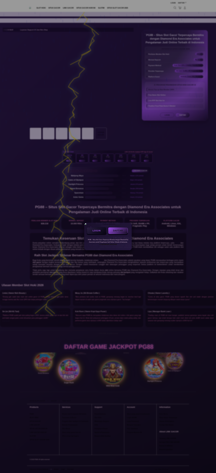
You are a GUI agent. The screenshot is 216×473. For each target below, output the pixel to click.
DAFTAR (118, 230)
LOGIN (97, 230)
